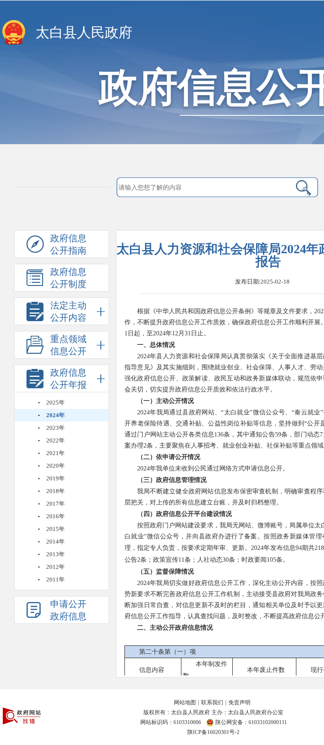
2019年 (55, 478)
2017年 (55, 503)
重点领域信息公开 (68, 345)
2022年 (55, 440)
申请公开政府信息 (68, 610)
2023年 (55, 428)
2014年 (55, 541)
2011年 (55, 579)
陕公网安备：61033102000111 (251, 722)
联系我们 (212, 702)
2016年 (55, 516)
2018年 (55, 491)
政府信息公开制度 (68, 278)
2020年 (55, 466)
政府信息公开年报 (68, 379)
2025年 (55, 402)
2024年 (55, 415)
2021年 (55, 453)
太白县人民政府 (84, 32)
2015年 (55, 529)
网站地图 (185, 702)
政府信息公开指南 (68, 244)
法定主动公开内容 (68, 312)
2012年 (55, 567)
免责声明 (239, 702)
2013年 (55, 554)
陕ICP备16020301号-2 (213, 732)
